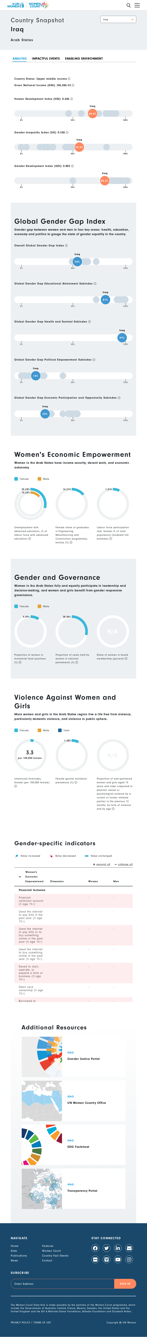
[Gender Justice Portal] (73, 1057)
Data (14, 1250)
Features (48, 1246)
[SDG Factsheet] (73, 1145)
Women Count (51, 1250)
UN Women (129, 1322)
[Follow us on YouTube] (118, 1259)
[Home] (27, 5)
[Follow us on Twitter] (106, 1248)
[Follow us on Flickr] (95, 1259)
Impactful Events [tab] (46, 58)
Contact (47, 1260)
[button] (118, 19)
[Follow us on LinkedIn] (118, 1248)
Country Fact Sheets (55, 1255)
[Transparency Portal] (73, 1189)
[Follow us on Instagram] (129, 1259)
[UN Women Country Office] (73, 1101)
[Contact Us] (129, 1248)
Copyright (112, 1322)
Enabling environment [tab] (84, 58)
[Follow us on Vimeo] (106, 1259)
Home (15, 1246)
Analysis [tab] (20, 58)
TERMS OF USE (42, 1322)
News (14, 1260)
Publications (19, 1255)
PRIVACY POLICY (20, 1322)
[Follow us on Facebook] (95, 1248)
